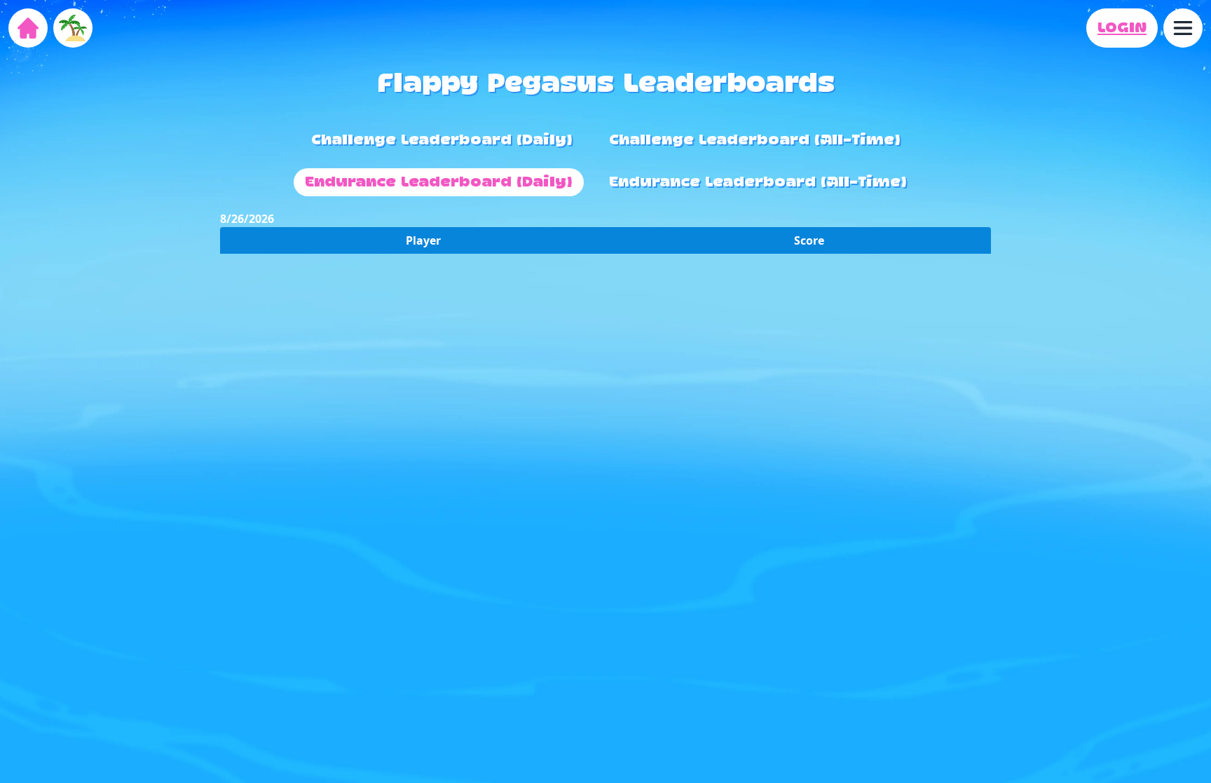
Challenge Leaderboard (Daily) (442, 140)
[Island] (73, 28)
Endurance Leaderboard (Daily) (439, 182)
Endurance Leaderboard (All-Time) (758, 182)
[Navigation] (1183, 28)
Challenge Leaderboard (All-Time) (755, 140)
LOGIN (1122, 28)
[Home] (28, 28)
